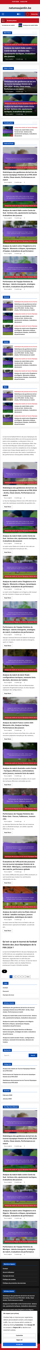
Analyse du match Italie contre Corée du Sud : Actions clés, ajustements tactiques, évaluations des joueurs (19, 109)
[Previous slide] (33, 32)
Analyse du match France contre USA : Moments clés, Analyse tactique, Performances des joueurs (18, 725)
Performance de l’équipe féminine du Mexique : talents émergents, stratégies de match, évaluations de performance (19, 284)
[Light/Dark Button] (19, 14)
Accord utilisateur (8, 1272)
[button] (3, 14)
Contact (5, 987)
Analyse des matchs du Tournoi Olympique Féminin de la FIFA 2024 (19, 1070)
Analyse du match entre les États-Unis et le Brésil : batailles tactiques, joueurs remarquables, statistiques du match (19, 914)
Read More (8, 507)
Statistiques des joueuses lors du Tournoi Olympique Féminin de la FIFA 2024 (19, 1081)
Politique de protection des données (14, 1283)
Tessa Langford (9, 59)
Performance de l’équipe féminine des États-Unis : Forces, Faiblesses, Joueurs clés (19, 816)
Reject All (19, 1340)
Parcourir (6, 991)
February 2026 (7, 1095)
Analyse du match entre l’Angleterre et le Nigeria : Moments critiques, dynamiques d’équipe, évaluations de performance (19, 248)
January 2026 (7, 1099)
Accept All (19, 1344)
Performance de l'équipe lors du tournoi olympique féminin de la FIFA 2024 (19, 1075)
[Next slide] (36, 32)
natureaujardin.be (20, 8)
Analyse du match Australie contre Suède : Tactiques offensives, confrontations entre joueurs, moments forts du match (19, 770)
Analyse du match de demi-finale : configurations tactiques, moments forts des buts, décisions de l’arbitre (19, 677)
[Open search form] (22, 14)
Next (27, 977)
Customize (19, 1335)
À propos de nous (8, 995)
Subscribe (34, 14)
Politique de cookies (9, 1279)
